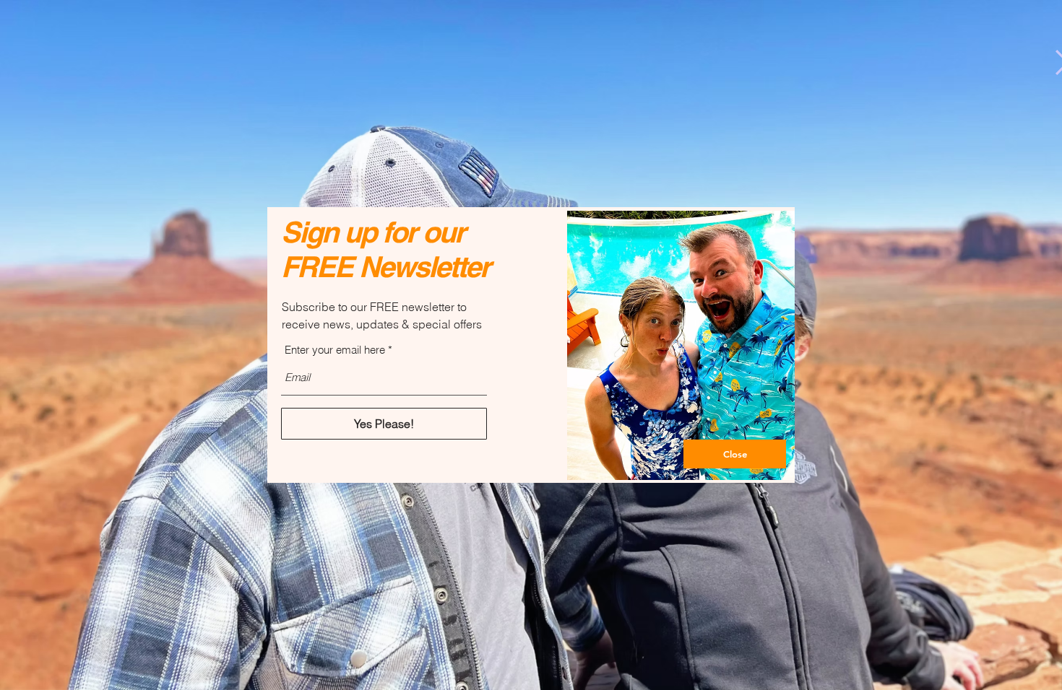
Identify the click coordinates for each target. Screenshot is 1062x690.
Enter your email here (335, 349)
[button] (734, 454)
